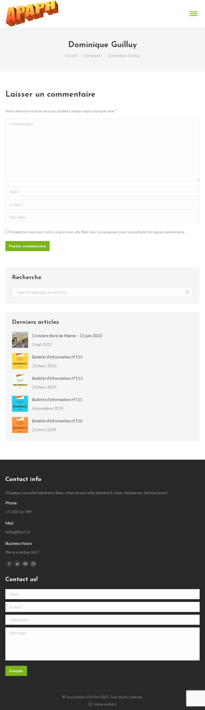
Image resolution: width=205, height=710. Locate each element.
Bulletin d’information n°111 (57, 399)
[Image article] (20, 340)
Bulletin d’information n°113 (57, 356)
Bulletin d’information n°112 (57, 378)
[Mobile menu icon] (193, 14)
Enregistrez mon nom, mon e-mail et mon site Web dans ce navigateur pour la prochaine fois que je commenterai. (97, 232)
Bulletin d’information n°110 (57, 420)
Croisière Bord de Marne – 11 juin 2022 (67, 335)
